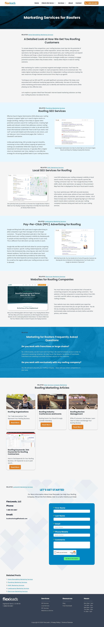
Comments (60, 539)
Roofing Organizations (18, 411)
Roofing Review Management (77, 412)
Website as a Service (47, 610)
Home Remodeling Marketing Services (40, 35)
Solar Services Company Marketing (55, 385)
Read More (15, 423)
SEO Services (45, 603)
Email (57, 523)
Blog (64, 603)
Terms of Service (67, 622)
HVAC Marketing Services (55, 167)
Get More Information (71, 559)
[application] (54, 3)
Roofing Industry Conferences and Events (50, 412)
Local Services (45, 606)
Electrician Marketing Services (55, 276)
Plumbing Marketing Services (55, 108)
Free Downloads (67, 606)
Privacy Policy (55, 622)
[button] (48, 3)
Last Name (60, 515)
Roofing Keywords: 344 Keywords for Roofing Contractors (18, 451)
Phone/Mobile (61, 531)
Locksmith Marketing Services (23, 487)
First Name (60, 508)
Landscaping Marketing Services (55, 221)
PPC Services (45, 608)
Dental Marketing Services (36, 332)
